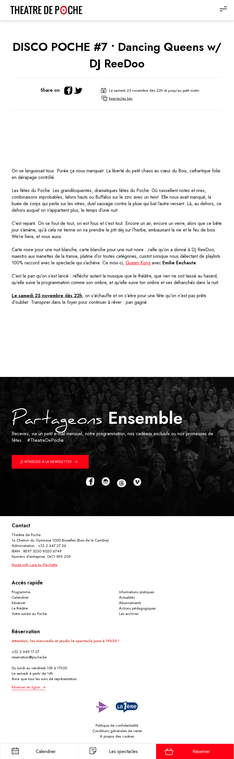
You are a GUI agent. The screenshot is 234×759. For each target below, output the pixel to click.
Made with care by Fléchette (34, 565)
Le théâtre (20, 608)
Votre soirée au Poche (29, 613)
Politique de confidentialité (117, 725)
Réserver (18, 603)
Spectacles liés (120, 98)
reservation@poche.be (29, 657)
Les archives (128, 613)
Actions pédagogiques (137, 608)
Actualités (127, 597)
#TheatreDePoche (45, 440)
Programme (21, 592)
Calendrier (20, 597)
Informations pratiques (136, 592)
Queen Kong (138, 262)
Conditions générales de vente (117, 731)
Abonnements (130, 603)
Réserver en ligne (26, 687)
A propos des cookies (117, 736)
